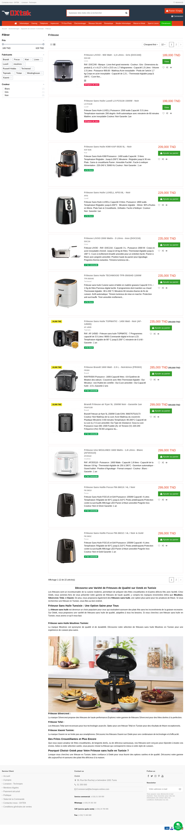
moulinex (87, 459)
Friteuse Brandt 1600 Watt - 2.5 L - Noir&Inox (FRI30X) (113, 367)
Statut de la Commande (13, 799)
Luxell (86, 107)
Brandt (86, 373)
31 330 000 (82, 785)
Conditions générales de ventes (17, 807)
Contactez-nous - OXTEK (10, 2)
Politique (7, 795)
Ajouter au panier (170, 153)
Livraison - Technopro (29, 2)
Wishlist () (179, 2)
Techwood (87, 281)
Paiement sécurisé (11, 791)
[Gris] (85, 81)
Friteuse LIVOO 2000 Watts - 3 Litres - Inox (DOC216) (112, 238)
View (166, 61)
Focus (86, 493)
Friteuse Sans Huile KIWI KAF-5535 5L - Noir (108, 146)
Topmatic (87, 330)
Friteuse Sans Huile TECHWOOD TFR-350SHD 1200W (112, 275)
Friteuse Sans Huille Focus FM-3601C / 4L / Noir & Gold (113, 533)
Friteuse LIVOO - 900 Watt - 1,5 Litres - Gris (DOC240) (112, 55)
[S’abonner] (180, 789)
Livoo (86, 61)
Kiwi (85, 153)
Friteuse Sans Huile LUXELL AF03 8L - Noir (107, 192)
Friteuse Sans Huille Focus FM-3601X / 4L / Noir (109, 487)
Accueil (6, 776)
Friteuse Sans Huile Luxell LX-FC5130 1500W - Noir (111, 101)
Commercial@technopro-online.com (93, 789)
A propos (7, 780)
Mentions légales (11, 788)
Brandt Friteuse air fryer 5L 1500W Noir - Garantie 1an (113, 404)
